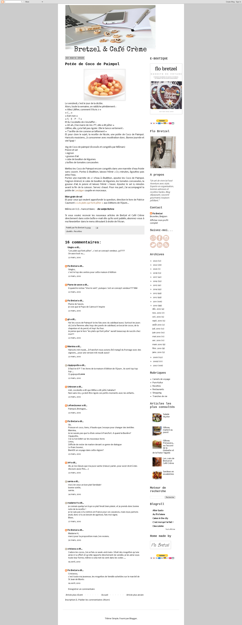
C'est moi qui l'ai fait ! (163, 522)
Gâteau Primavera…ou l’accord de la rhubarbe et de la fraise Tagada (163, 447)
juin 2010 (156, 332)
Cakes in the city (160, 518)
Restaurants (158, 389)
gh (69, 319)
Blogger (133, 618)
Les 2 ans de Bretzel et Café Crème (168, 461)
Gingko (71, 247)
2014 (155, 289)
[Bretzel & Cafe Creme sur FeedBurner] (166, 247)
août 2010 (157, 325)
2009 (155, 357)
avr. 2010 (156, 340)
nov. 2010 (157, 313)
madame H (73, 503)
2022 (155, 265)
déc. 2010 (156, 309)
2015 (155, 285)
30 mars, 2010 (74, 540)
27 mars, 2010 (74, 521)
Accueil (104, 595)
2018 (155, 273)
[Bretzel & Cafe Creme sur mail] (153, 240)
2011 (155, 301)
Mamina (71, 346)
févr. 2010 (157, 348)
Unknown (72, 387)
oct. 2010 (156, 317)
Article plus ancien (135, 595)
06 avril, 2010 (74, 562)
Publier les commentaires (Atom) (94, 600)
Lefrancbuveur (74, 405)
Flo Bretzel (73, 266)
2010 (155, 305)
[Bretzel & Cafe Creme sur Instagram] (166, 240)
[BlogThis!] (87, 231)
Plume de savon (75, 285)
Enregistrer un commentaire (81, 589)
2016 (155, 281)
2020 (155, 269)
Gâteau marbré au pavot (168, 430)
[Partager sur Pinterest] (95, 231)
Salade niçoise (166, 415)
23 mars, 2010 (74, 397)
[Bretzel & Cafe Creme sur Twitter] (153, 247)
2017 (155, 277)
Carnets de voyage (161, 379)
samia (70, 481)
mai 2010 (156, 336)
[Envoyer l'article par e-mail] (96, 228)
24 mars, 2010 (74, 494)
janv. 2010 (157, 352)
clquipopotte (74, 365)
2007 (155, 365)
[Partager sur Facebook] (92, 231)
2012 (155, 297)
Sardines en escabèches (168, 472)
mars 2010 (157, 344)
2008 (155, 361)
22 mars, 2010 (74, 257)
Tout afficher (170, 529)
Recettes (78, 232)
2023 (155, 261)
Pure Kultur (158, 382)
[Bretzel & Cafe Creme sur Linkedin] (160, 247)
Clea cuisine (158, 526)
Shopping (157, 393)
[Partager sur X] (90, 231)
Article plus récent (74, 595)
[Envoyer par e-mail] (85, 231)
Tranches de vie (160, 396)
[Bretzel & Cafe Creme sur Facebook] (160, 240)
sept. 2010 (157, 321)
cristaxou (72, 549)
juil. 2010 (156, 329)
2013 (155, 293)
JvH (69, 463)
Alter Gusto (158, 510)
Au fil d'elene (159, 514)
